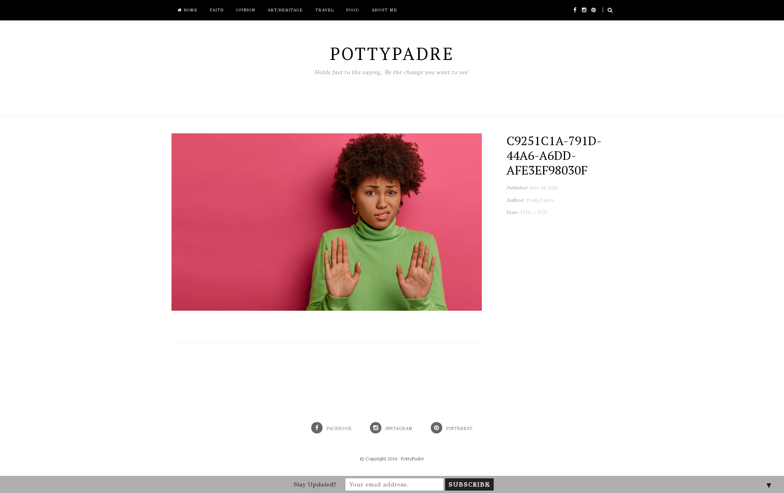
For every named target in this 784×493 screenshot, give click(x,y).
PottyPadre (412, 458)
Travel (324, 10)
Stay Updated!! (315, 484)
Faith (217, 10)
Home (190, 10)
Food (352, 10)
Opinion (245, 10)
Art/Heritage (285, 10)
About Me (384, 10)
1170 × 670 (533, 212)
